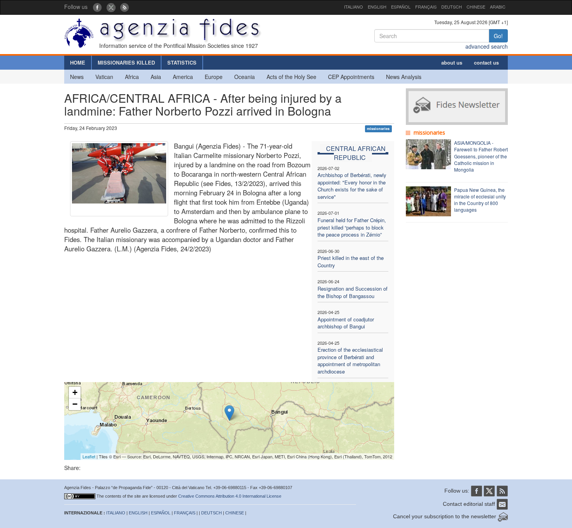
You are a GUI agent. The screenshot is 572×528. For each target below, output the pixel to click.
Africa (132, 77)
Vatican (104, 77)
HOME (77, 62)
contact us (486, 62)
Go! (498, 36)
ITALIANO (353, 7)
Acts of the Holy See (291, 77)
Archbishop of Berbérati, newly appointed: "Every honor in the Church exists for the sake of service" (352, 185)
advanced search (486, 46)
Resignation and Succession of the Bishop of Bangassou (353, 292)
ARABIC (497, 7)
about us (451, 62)
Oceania (244, 77)
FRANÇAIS (426, 7)
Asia (156, 77)
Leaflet (88, 456)
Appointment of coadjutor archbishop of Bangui (346, 323)
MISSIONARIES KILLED (126, 62)
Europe (214, 77)
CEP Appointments (351, 77)
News (77, 77)
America (183, 77)
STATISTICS (182, 62)
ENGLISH (377, 7)
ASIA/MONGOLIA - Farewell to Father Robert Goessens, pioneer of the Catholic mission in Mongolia (481, 156)
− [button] (74, 404)
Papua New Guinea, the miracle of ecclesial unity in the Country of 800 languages (480, 199)
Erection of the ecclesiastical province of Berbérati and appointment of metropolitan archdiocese (350, 360)
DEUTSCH (451, 7)
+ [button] (74, 392)
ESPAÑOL (401, 7)
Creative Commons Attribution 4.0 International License (229, 496)
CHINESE (476, 7)
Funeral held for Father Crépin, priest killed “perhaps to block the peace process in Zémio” (352, 227)
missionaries (378, 128)
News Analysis (403, 77)
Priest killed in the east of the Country (351, 261)
